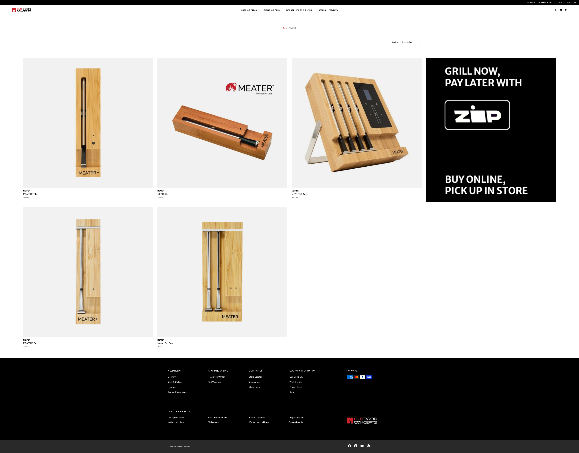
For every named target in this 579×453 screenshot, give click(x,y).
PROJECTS (333, 10)
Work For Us (296, 382)
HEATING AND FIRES (273, 10)
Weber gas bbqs (176, 422)
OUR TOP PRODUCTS (179, 411)
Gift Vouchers (214, 382)
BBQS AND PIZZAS (249, 10)
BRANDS (322, 10)
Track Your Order (216, 377)
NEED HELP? (174, 371)
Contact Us (254, 382)
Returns (172, 387)
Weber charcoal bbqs (259, 422)
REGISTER (571, 2)
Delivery (172, 377)
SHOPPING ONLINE (218, 371)
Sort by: (395, 42)
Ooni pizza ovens (176, 417)
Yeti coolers (213, 422)
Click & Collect (175, 382)
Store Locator (255, 377)
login (559, 2)
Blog (292, 392)
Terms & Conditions (177, 392)
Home (285, 28)
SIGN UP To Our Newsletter (539, 2)
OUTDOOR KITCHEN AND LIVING (300, 10)
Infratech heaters (257, 417)
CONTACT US (256, 371)
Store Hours (254, 387)
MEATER (292, 28)
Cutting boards (296, 422)
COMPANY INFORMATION (302, 371)
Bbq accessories (297, 417)
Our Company (296, 377)
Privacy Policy (296, 387)
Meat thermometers (217, 417)
